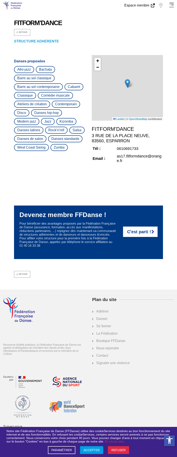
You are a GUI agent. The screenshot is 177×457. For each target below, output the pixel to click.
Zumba (59, 147)
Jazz (47, 121)
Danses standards (65, 139)
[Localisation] (160, 5)
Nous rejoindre (107, 348)
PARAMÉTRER (61, 450)
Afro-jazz (24, 69)
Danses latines (28, 130)
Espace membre (137, 5)
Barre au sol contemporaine (38, 87)
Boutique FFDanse (110, 341)
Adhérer (102, 311)
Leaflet (120, 119)
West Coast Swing (31, 147)
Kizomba (66, 121)
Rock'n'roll (56, 130)
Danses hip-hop (46, 113)
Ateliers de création (32, 104)
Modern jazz (26, 121)
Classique (25, 95)
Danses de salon (30, 139)
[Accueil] (19, 310)
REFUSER (118, 450)
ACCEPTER (92, 450)
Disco (21, 113)
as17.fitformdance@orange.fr (139, 158)
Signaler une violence (113, 363)
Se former (103, 326)
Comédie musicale (55, 95)
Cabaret (74, 87)
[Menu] (171, 5)
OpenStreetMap (138, 119)
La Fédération (107, 333)
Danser (101, 319)
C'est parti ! (139, 231)
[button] (127, 83)
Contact (102, 355)
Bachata (45, 69)
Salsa (77, 130)
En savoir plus (114, 441)
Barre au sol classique (34, 78)
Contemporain (66, 104)
